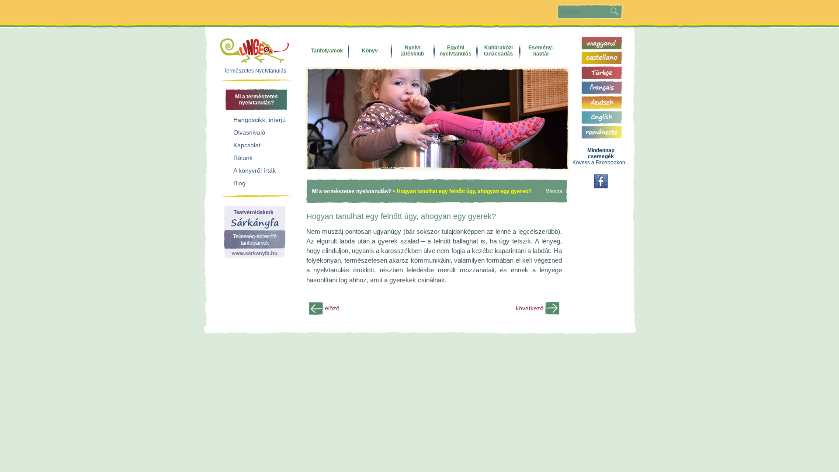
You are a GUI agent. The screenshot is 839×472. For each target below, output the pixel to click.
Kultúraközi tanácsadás (498, 51)
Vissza (554, 191)
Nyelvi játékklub (412, 51)
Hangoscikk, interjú (259, 119)
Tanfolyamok (327, 51)
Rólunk (243, 157)
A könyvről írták (254, 170)
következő (530, 308)
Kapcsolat (246, 145)
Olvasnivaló (249, 132)
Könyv (370, 51)
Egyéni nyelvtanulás (456, 51)
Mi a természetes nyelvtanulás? (351, 191)
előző (332, 308)
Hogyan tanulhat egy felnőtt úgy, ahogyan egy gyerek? (464, 191)
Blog (239, 183)
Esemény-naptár (541, 51)
